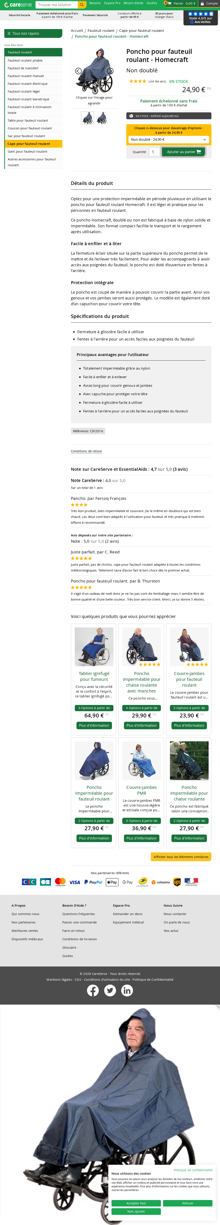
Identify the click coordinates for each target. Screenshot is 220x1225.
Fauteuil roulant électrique (27, 83)
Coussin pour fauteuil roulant (30, 128)
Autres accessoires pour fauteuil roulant (32, 162)
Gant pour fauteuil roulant (27, 151)
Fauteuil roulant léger (24, 91)
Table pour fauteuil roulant (28, 120)
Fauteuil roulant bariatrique (28, 99)
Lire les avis (157, 81)
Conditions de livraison (79, 939)
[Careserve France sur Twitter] (110, 997)
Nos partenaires (23, 922)
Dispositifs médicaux (27, 939)
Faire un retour (73, 930)
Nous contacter (175, 914)
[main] (141, 446)
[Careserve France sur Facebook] (93, 997)
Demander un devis (128, 914)
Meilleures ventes (25, 930)
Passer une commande (79, 922)
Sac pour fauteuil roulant (26, 136)
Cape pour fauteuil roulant (29, 143)
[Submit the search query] (82, 4)
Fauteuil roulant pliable (25, 60)
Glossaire (69, 947)
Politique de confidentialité (193, 1170)
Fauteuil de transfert (23, 68)
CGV (78, 979)
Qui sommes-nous (25, 914)
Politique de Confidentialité (153, 979)
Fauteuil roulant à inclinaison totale (30, 110)
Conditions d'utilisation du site (107, 979)
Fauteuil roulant (20, 52)
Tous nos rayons (23, 33)
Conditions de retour (86, 451)
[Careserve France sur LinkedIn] (127, 997)
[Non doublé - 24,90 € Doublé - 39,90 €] (168, 139)
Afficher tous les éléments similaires (181, 857)
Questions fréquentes (78, 914)
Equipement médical (128, 922)
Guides (67, 956)
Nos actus (171, 930)
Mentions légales (59, 979)
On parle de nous (177, 922)
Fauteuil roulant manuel (26, 76)
